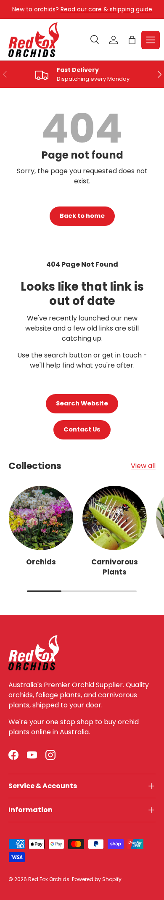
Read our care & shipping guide (106, 9)
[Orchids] (41, 518)
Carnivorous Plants (114, 567)
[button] (132, 40)
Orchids (41, 562)
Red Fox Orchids (48, 879)
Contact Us (82, 429)
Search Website (82, 403)
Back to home (82, 216)
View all (143, 466)
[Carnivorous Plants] (114, 518)
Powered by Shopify (97, 879)
